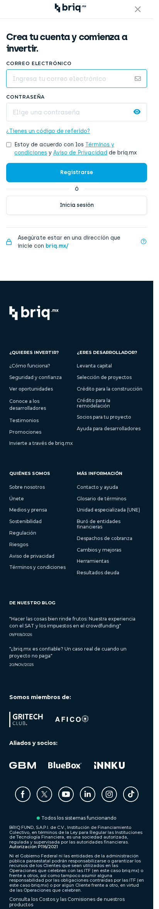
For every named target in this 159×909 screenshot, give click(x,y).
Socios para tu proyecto (104, 417)
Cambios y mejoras (99, 550)
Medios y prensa (28, 510)
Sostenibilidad (25, 521)
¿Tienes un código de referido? (48, 131)
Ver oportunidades (31, 389)
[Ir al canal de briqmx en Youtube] (66, 800)
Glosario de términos (101, 498)
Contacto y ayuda (97, 487)
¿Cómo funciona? (29, 366)
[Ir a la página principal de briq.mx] (34, 313)
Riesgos (18, 544)
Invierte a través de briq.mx (41, 443)
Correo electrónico (39, 63)
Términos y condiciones (37, 567)
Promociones (25, 432)
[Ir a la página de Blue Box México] (65, 771)
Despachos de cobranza (104, 538)
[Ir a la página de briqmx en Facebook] (22, 800)
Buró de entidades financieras (98, 524)
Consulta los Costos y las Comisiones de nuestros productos (67, 902)
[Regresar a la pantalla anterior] (138, 9)
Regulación (22, 533)
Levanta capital (94, 366)
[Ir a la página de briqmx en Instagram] (109, 800)
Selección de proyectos (104, 377)
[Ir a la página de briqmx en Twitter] (44, 800)
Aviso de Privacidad (80, 152)
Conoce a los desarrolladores (27, 404)
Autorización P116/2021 (33, 846)
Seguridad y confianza (35, 377)
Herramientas (93, 561)
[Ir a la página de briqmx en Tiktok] (131, 795)
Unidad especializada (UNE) (108, 510)
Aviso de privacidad (31, 556)
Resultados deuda (98, 572)
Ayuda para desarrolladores (108, 428)
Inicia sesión (77, 205)
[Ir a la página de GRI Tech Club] (26, 725)
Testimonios (24, 420)
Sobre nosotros (27, 487)
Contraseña (25, 97)
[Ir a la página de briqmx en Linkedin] (87, 800)
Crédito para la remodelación (93, 403)
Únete (16, 498)
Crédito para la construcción (109, 389)
